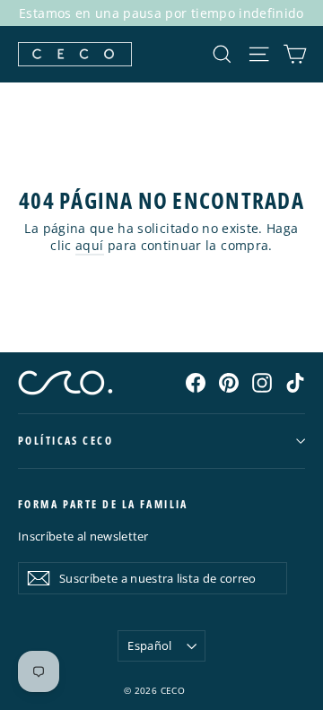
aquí (89, 245)
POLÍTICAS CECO (65, 440)
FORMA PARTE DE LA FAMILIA (103, 504)
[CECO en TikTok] (295, 382)
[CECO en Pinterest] (229, 382)
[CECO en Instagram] (262, 382)
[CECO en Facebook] (195, 382)
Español (149, 645)
